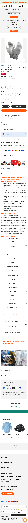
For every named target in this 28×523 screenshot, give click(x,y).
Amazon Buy (21, 518)
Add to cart (18, 106)
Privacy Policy (4, 519)
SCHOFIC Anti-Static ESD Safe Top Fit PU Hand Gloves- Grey (12, 35)
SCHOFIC (3, 65)
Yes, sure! (18, 515)
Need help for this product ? (8, 168)
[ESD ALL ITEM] (7, 427)
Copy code (17, 13)
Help (6, 518)
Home (2, 34)
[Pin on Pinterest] (11, 102)
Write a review (14, 411)
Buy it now (14, 110)
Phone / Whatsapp (7, 493)
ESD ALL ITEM (7, 435)
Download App (11, 519)
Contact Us (15, 518)
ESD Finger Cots (19, 435)
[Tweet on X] (6, 102)
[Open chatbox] (25, 520)
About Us (10, 518)
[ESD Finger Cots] (19, 427)
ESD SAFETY (4, 81)
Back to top (14, 452)
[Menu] (25, 5)
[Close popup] (26, 509)
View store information (8, 118)
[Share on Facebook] (8, 102)
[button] (22, 5)
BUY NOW (14, 17)
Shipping (3, 78)
